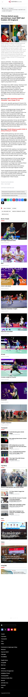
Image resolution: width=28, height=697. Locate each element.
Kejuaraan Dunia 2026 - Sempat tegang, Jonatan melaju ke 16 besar (12, 376)
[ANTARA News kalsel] (15, 1)
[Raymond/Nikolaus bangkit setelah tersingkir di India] (14, 344)
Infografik (4, 565)
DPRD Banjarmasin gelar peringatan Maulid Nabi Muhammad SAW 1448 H (10, 534)
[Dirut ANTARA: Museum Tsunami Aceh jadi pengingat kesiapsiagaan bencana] (4, 500)
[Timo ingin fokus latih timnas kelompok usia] (4, 460)
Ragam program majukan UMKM (13, 614)
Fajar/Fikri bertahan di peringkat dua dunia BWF (13, 262)
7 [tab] (17, 564)
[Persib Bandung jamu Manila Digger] (4, 434)
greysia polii (5, 214)
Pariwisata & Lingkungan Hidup (9, 647)
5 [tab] (18, 540)
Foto (2, 518)
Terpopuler (4, 428)
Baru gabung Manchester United (17, 438)
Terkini (3, 634)
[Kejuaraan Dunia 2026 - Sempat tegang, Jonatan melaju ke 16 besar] (14, 367)
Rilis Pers (3, 665)
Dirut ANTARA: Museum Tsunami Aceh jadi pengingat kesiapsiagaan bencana (17, 499)
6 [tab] (15, 564)
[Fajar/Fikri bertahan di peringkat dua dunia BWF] (14, 253)
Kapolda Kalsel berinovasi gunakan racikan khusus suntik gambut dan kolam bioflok (13, 486)
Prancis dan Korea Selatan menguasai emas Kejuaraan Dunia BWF (13, 330)
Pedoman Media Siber (6, 678)
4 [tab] (16, 540)
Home (5, 8)
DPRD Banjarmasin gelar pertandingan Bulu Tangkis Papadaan (13, 422)
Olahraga (10, 8)
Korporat (3, 685)
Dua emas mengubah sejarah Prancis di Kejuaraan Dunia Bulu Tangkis (12, 308)
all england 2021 (6, 211)
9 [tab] (21, 564)
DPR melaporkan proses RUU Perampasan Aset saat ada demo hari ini (17, 446)
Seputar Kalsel (5, 652)
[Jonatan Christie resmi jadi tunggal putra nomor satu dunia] (14, 276)
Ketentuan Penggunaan (7, 670)
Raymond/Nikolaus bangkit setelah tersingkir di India (13, 353)
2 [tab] (12, 540)
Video (2, 542)
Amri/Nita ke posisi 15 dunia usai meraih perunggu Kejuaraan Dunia (12, 239)
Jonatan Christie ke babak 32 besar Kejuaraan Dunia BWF (13, 399)
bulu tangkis (7, 208)
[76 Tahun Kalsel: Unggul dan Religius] (4, 493)
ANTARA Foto (4, 682)
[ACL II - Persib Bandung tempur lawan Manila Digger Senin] (4, 453)
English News (4, 660)
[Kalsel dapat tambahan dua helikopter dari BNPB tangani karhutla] (4, 513)
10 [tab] (23, 564)
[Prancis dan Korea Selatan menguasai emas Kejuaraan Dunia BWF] (14, 322)
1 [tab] (10, 540)
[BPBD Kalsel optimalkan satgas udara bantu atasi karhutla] (4, 506)
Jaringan (3, 668)
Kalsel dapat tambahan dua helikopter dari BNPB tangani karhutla (16, 512)
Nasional (3, 649)
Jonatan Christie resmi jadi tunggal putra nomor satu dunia (12, 285)
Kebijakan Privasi (5, 673)
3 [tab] (14, 540)
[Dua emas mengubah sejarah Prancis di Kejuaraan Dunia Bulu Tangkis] (14, 299)
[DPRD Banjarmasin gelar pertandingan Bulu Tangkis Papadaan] (14, 413)
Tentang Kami (4, 675)
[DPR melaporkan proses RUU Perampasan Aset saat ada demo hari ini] (4, 447)
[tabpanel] (14, 530)
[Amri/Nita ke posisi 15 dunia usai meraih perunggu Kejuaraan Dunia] (14, 231)
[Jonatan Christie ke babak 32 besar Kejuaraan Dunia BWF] (14, 390)
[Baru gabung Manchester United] (4, 440)
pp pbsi (14, 208)
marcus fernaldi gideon (18, 211)
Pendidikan (4, 656)
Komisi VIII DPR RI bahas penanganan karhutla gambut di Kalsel (13, 558)
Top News (4, 465)
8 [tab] (19, 564)
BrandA (3, 680)
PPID (2, 687)
